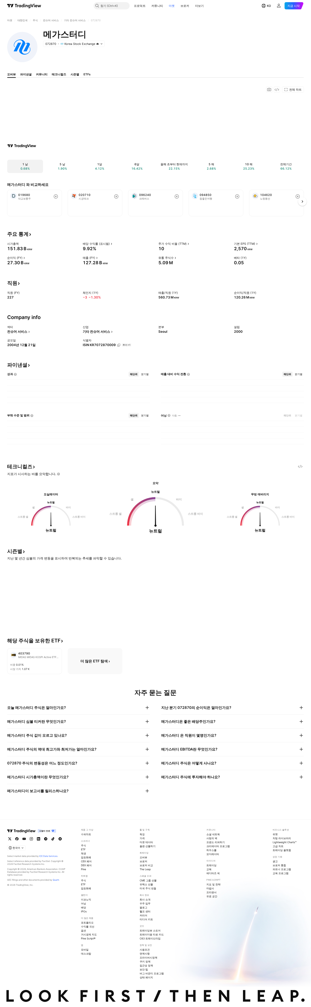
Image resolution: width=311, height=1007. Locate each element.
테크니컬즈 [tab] (59, 74)
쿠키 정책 (145, 961)
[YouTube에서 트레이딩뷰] (24, 838)
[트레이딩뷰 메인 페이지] (24, 5)
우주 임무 (145, 903)
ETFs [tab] (87, 74)
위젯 (275, 834)
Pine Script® (88, 938)
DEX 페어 (86, 865)
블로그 (143, 907)
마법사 (210, 888)
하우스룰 (211, 850)
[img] (97, 43)
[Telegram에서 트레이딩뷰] (45, 838)
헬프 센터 (145, 911)
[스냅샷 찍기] (269, 90)
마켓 (172, 6)
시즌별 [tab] (75, 74)
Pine (83, 869)
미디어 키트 (146, 919)
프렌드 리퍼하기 (215, 842)
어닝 (83, 903)
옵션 (83, 930)
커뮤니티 (157, 6)
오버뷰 (143, 857)
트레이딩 (211, 865)
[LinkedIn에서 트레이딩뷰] (38, 838)
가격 (142, 838)
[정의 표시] (21, 243)
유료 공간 (211, 896)
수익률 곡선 (87, 926)
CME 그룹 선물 (148, 880)
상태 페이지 (146, 977)
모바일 (85, 949)
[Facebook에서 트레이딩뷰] (16, 838)
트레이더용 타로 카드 (152, 934)
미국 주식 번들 (148, 888)
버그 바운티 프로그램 (152, 973)
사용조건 (145, 949)
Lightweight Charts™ (285, 842)
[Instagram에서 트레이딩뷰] (31, 838)
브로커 (185, 6)
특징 (142, 834)
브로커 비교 (146, 865)
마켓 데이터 (146, 842)
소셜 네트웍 (213, 834)
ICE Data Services (48, 856)
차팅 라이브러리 (282, 838)
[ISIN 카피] (118, 345)
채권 (83, 853)
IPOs (84, 911)
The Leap (145, 869)
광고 (275, 861)
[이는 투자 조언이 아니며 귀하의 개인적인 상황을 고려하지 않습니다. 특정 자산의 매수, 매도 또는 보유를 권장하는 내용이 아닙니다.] (58, 474)
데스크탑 (86, 953)
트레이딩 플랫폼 (282, 850)
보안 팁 (144, 969)
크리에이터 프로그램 (218, 846)
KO (269, 6)
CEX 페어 (86, 861)
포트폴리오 (87, 922)
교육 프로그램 (281, 873)
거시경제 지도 (89, 934)
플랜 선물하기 (148, 846)
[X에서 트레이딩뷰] (9, 838)
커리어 (143, 915)
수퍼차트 (86, 834)
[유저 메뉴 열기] (278, 5)
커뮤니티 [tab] (42, 74)
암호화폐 (86, 857)
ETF (83, 849)
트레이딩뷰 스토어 (150, 930)
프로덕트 (140, 6)
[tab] (134, 374)
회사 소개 (145, 899)
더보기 (199, 6)
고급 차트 (278, 846)
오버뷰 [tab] (11, 74)
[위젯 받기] (277, 90)
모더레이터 (212, 854)
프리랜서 (211, 892)
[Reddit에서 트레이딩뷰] (60, 838)
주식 (83, 845)
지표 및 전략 (213, 884)
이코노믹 (86, 899)
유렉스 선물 (146, 884)
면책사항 (145, 953)
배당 (83, 907)
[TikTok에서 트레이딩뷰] (52, 838)
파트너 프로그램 (282, 869)
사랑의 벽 (211, 838)
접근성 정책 (146, 965)
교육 (208, 869)
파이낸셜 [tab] (26, 74)
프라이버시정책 (148, 957)
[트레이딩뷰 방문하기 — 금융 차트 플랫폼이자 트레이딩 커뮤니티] (21, 145)
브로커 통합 (279, 865)
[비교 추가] (56, 196)
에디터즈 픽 (213, 873)
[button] (148, 5)
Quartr (56, 879)
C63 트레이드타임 (150, 938)
